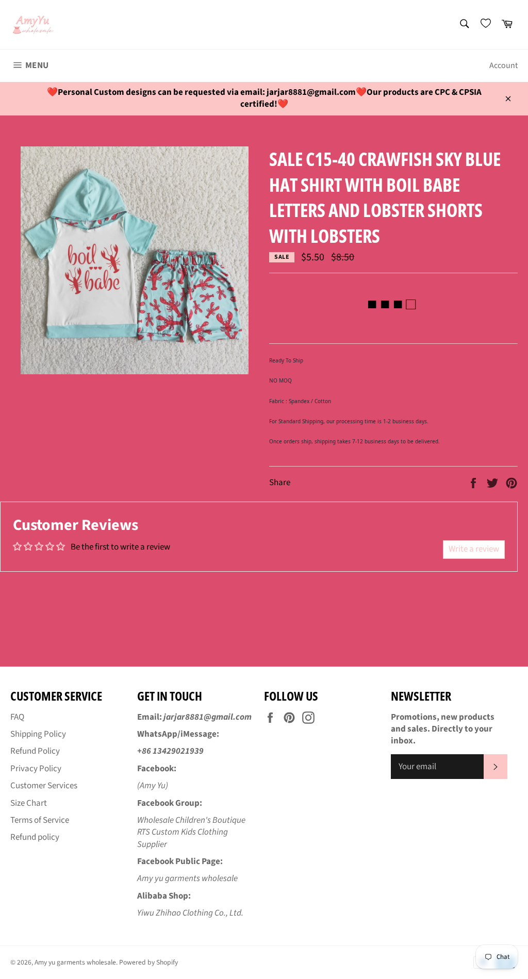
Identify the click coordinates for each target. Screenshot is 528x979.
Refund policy (34, 837)
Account (503, 65)
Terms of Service (39, 820)
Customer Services (43, 785)
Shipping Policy (38, 734)
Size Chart (28, 803)
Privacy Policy (35, 768)
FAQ (17, 717)
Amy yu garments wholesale (75, 962)
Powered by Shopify (148, 962)
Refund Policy (35, 751)
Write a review (474, 549)
